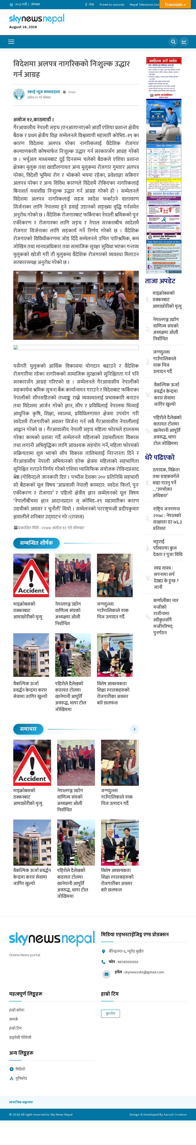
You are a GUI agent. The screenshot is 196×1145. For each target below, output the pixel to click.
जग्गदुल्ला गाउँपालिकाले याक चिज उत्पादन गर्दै (113, 611)
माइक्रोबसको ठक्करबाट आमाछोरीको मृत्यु (27, 611)
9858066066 (127, 962)
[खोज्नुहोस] (173, 42)
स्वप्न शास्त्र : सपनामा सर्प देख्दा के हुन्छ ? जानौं (166, 578)
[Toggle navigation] (11, 42)
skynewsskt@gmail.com (144, 972)
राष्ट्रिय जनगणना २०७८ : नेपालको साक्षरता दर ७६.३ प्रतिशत (167, 519)
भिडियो (20, 1070)
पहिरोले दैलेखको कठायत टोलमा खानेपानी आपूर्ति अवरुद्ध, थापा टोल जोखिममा (70, 697)
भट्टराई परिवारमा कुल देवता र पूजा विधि (167, 548)
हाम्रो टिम (15, 1029)
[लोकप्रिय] (184, 42)
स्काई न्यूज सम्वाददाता (43, 92)
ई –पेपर (89, 4)
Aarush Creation (175, 1114)
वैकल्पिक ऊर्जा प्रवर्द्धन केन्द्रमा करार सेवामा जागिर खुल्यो (30, 690)
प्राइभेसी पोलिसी (20, 1038)
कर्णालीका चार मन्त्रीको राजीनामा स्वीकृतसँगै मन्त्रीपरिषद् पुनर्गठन (165, 617)
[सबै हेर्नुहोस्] (134, 729)
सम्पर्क (13, 1020)
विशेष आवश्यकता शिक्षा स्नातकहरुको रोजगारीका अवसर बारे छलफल (113, 693)
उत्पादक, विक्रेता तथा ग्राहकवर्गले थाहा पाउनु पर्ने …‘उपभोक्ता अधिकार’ (166, 483)
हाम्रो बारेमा (16, 1010)
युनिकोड (21, 1079)
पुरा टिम (110, 1013)
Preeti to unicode (112, 4)
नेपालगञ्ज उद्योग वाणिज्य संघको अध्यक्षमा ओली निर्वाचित (68, 614)
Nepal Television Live (145, 4)
